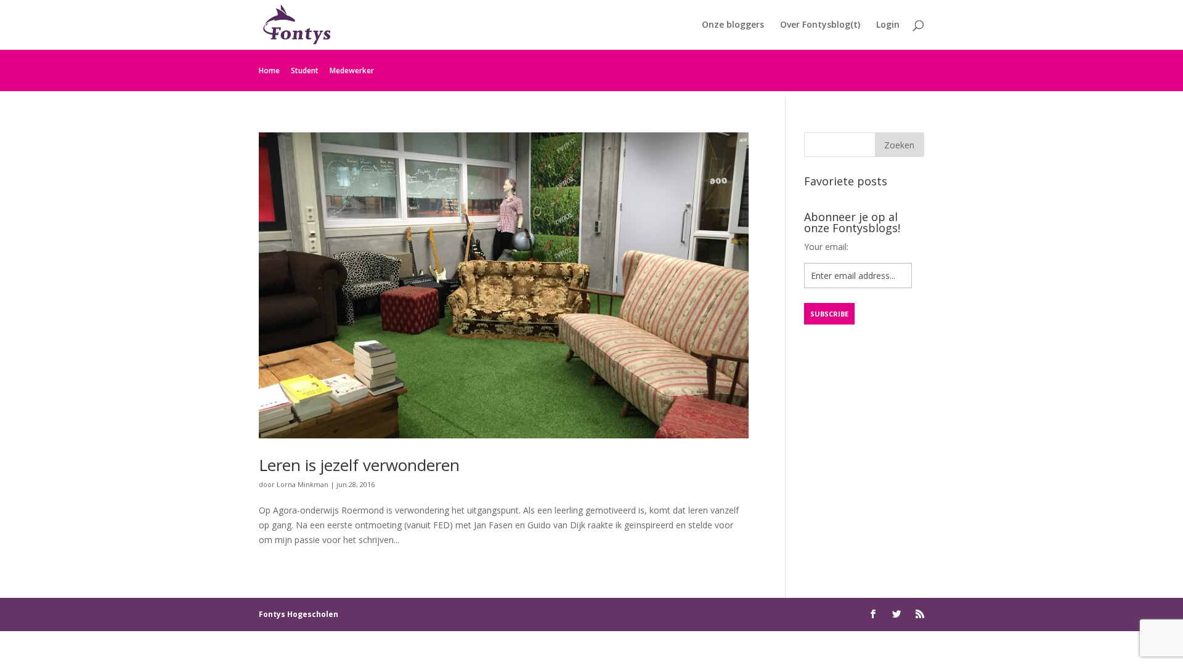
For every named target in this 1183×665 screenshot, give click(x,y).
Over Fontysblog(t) (820, 25)
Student (305, 70)
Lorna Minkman (302, 484)
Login (888, 25)
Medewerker (352, 70)
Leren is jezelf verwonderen (359, 465)
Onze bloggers (733, 25)
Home (269, 70)
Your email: (826, 246)
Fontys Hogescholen (298, 614)
